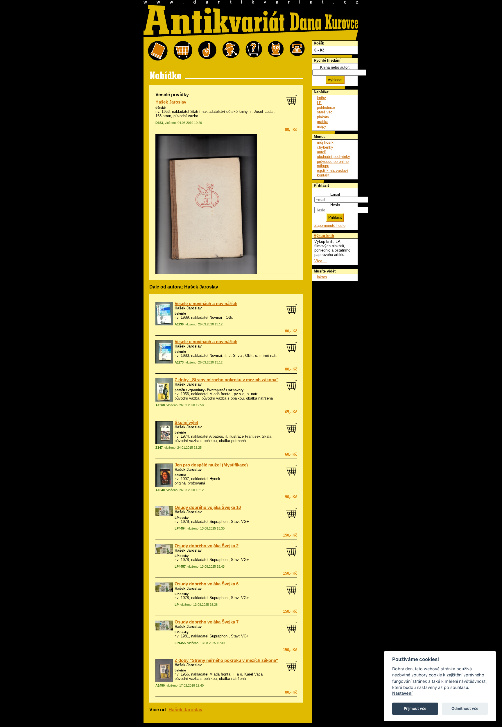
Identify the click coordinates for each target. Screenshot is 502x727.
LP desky (182, 517)
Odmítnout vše (464, 708)
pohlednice (326, 107)
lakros (322, 277)
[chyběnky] (231, 51)
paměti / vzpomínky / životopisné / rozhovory (209, 390)
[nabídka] (158, 51)
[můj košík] (182, 51)
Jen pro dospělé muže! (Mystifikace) (211, 465)
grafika (322, 122)
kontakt (323, 175)
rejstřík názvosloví (332, 170)
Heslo (335, 205)
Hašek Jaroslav (170, 102)
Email (335, 194)
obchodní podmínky (333, 156)
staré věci (325, 112)
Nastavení (402, 693)
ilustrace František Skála (250, 436)
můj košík (325, 142)
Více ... (320, 261)
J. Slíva (235, 355)
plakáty (323, 117)
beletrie (180, 313)
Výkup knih (324, 236)
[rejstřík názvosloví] (276, 51)
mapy (321, 126)
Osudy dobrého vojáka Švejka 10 (208, 507)
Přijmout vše (415, 708)
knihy (321, 98)
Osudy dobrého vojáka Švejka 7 (207, 622)
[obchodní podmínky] (207, 51)
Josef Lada (263, 111)
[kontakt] (297, 51)
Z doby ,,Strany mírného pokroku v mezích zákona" (226, 379)
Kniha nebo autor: (335, 67)
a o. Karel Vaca (250, 674)
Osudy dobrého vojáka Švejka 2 (207, 546)
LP (319, 103)
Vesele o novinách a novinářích (206, 303)
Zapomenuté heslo (329, 225)
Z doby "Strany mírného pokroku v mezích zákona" (226, 660)
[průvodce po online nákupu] (253, 51)
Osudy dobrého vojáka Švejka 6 (207, 584)
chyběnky (325, 147)
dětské (160, 107)
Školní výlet (186, 422)
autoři (321, 152)
